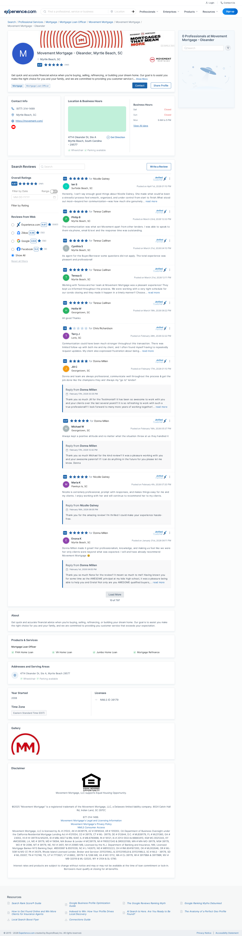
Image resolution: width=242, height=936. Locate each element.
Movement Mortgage (101, 21)
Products (189, 11)
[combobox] (76, 11)
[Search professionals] (133, 11)
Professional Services (30, 21)
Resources (209, 11)
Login (211, 2)
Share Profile (161, 85)
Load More (115, 594)
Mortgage (51, 21)
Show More (142, 79)
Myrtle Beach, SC (26, 114)
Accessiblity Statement (227, 933)
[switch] (54, 191)
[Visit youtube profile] (13, 127)
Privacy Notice (204, 933)
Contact (139, 85)
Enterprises (169, 11)
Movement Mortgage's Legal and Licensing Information (91, 820)
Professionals (147, 11)
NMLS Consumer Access (91, 827)
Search (12, 21)
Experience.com (27, 933)
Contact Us (229, 2)
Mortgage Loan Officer (73, 21)
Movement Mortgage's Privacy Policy (91, 824)
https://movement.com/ (29, 120)
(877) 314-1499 (25, 108)
